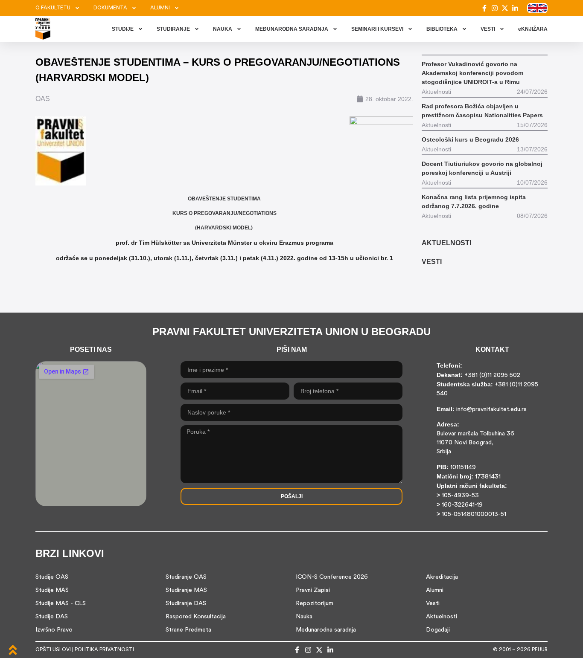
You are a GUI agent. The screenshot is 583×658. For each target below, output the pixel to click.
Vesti (433, 603)
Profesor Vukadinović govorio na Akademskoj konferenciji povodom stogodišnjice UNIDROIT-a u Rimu (472, 73)
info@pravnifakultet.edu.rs (491, 409)
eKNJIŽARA (533, 29)
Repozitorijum (314, 603)
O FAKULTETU (52, 8)
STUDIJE (123, 29)
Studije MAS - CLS (60, 603)
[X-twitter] (504, 8)
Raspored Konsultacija (196, 617)
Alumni (434, 590)
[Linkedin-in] (515, 8)
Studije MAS (52, 590)
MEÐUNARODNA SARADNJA (291, 29)
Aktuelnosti (441, 617)
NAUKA (222, 29)
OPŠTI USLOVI (53, 649)
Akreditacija (442, 577)
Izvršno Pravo (54, 630)
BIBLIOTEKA (442, 29)
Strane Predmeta (188, 630)
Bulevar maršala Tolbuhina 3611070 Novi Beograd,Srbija (475, 443)
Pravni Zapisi (313, 590)
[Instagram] (494, 8)
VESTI (488, 29)
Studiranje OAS (186, 577)
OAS (42, 98)
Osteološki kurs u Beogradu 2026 (470, 139)
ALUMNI (160, 8)
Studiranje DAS (186, 603)
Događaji (438, 630)
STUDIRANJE (173, 29)
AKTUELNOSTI (446, 242)
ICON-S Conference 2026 (332, 577)
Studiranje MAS (186, 590)
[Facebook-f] (484, 8)
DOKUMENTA (110, 8)
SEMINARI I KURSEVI (377, 29)
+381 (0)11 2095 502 (491, 375)
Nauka (304, 617)
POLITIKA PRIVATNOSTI (104, 649)
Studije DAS (51, 617)
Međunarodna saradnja (326, 630)
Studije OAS (51, 577)
